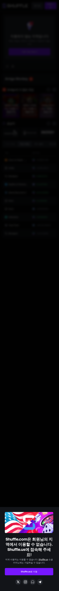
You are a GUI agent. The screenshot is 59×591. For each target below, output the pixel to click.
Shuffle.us (43, 559)
